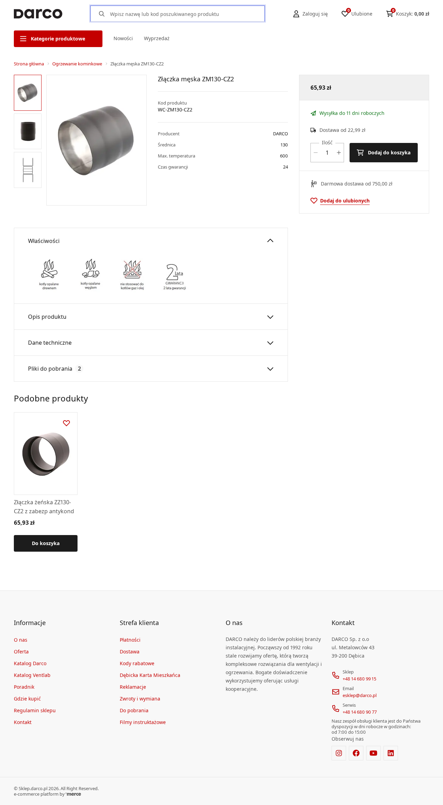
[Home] (38, 14)
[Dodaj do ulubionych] (66, 423)
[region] (29, 140)
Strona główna (29, 63)
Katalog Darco (30, 663)
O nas (20, 639)
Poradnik (24, 687)
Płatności (130, 639)
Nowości (123, 38)
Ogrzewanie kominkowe (77, 63)
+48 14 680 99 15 (359, 679)
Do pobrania (134, 710)
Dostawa (129, 651)
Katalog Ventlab (32, 675)
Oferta (21, 651)
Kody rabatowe (137, 663)
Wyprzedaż (157, 38)
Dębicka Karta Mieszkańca (150, 675)
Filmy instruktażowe (143, 722)
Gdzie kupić (27, 698)
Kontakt (22, 722)
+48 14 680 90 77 (360, 712)
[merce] (73, 794)
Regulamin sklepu (35, 710)
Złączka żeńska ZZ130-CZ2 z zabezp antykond (44, 506)
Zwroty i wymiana (140, 698)
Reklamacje (133, 687)
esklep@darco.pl (360, 695)
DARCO (280, 133)
